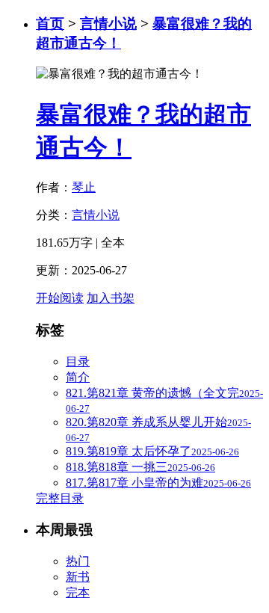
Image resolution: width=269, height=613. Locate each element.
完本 (78, 592)
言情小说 (108, 23)
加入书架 (110, 298)
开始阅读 (60, 298)
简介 (78, 377)
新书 (78, 576)
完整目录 (60, 498)
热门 (78, 561)
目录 (78, 361)
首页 (50, 23)
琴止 (84, 187)
